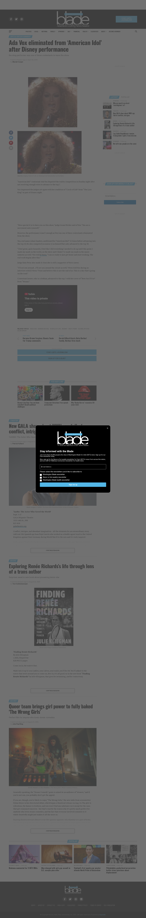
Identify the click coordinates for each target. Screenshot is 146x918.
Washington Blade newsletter (54, 474)
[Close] (107, 428)
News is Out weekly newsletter (54, 477)
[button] (73, 476)
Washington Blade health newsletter (56, 480)
